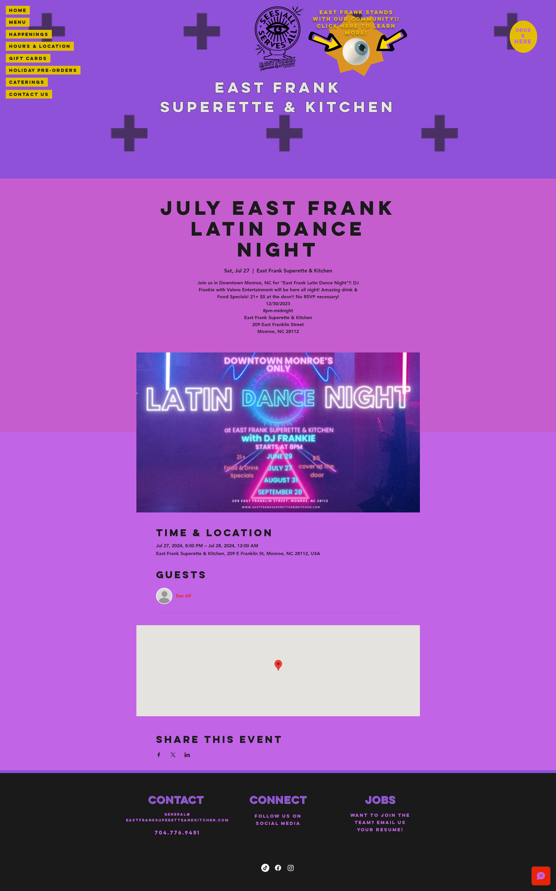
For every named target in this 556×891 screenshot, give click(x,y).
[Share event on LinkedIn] (187, 754)
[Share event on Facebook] (159, 754)
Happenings (29, 34)
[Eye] (356, 51)
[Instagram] (291, 868)
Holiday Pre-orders (43, 70)
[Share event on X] (173, 754)
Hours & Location (40, 46)
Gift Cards (28, 58)
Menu (17, 22)
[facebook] (278, 868)
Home (18, 10)
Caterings (27, 82)
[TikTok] (265, 868)
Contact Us (29, 94)
